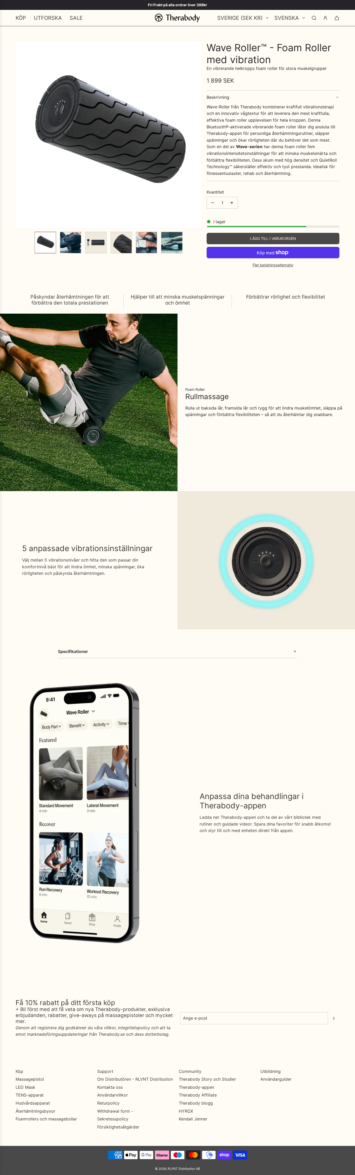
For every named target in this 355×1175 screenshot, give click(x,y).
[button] (20, 135)
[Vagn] (337, 18)
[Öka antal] (232, 202)
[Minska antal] (212, 202)
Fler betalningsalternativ (273, 265)
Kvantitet (215, 192)
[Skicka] (333, 1018)
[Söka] (314, 18)
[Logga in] (325, 18)
